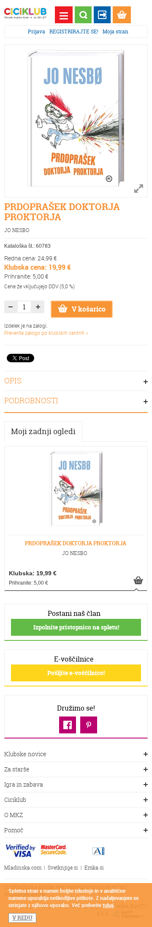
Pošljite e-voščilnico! (76, 673)
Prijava (36, 31)
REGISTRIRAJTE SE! (73, 31)
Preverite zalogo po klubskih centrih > (46, 332)
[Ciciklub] (25, 13)
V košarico (89, 309)
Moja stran (115, 31)
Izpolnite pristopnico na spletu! (76, 627)
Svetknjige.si (63, 867)
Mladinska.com (22, 867)
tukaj (108, 905)
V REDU (22, 918)
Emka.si (94, 867)
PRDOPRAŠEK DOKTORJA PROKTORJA (75, 543)
